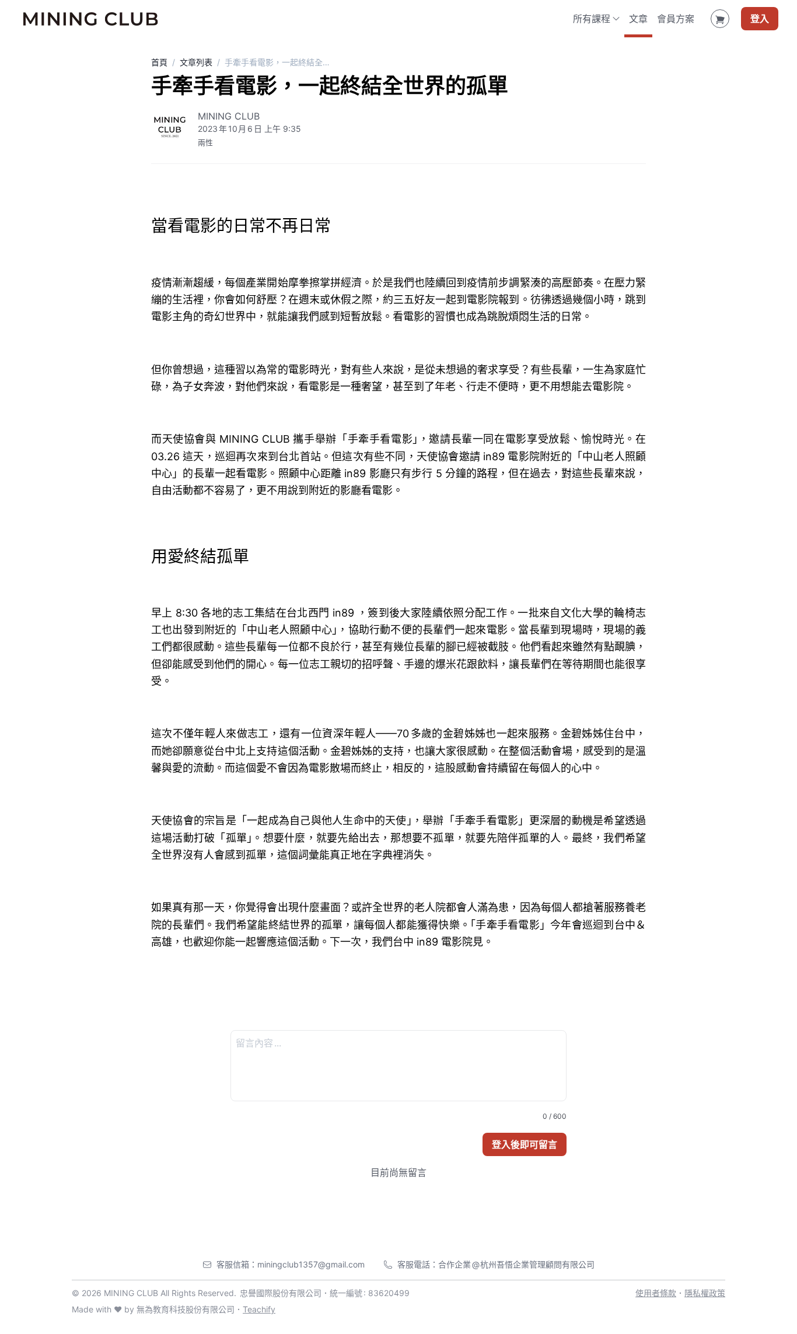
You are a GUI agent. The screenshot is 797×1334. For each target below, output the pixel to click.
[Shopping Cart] (720, 18)
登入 (759, 18)
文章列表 (196, 62)
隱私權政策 (704, 1293)
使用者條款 (655, 1293)
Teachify (259, 1309)
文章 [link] (638, 18)
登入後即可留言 (524, 1144)
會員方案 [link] (675, 18)
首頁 (159, 62)
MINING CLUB (229, 116)
